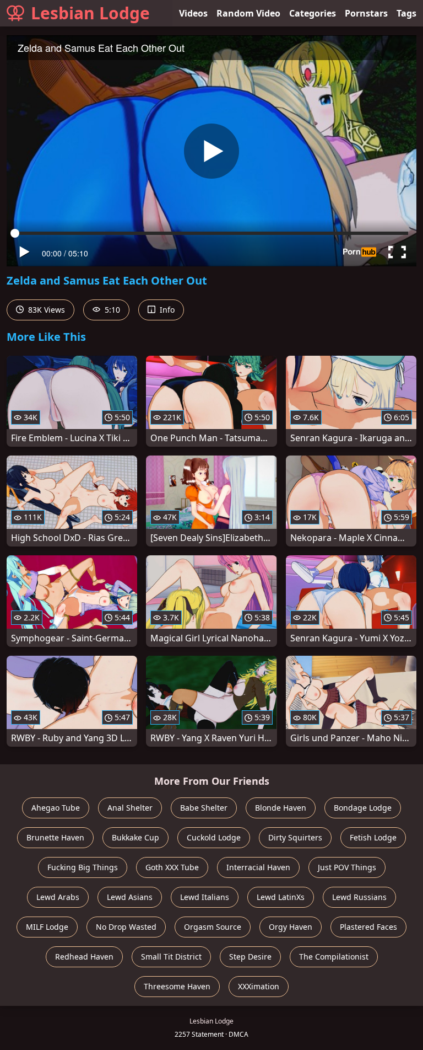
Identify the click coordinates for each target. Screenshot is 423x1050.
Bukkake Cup (135, 837)
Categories (312, 13)
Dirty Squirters (295, 837)
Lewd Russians (359, 897)
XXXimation (258, 986)
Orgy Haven (290, 927)
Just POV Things (347, 867)
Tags (406, 13)
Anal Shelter (130, 807)
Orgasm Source (212, 927)
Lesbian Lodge (90, 13)
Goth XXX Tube (172, 867)
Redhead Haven (84, 956)
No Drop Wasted (126, 927)
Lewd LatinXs (281, 897)
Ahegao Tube (55, 807)
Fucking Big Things (82, 867)
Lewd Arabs (57, 897)
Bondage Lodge (363, 807)
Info (166, 309)
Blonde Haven (280, 807)
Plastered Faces (368, 927)
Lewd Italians (204, 897)
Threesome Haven (177, 986)
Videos (193, 13)
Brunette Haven (55, 837)
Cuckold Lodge (214, 837)
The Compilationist (333, 956)
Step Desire (250, 956)
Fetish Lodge (373, 837)
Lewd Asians (130, 897)
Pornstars (366, 13)
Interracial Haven (258, 867)
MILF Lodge (47, 927)
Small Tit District (171, 956)
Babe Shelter (203, 807)
